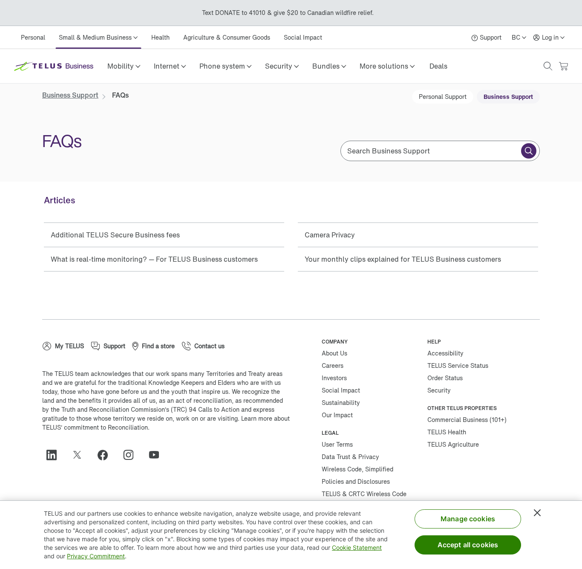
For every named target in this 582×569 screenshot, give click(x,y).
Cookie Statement (357, 547)
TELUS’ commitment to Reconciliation (95, 427)
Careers (332, 365)
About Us (334, 353)
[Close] (537, 512)
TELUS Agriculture (453, 444)
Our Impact (337, 414)
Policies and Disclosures (356, 481)
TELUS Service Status (457, 365)
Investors (334, 377)
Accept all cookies (468, 544)
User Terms (337, 444)
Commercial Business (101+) (467, 419)
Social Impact (303, 37)
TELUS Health (446, 431)
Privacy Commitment (96, 556)
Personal (33, 37)
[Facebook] (106, 454)
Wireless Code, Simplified (357, 469)
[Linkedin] (55, 454)
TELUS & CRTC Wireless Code (364, 493)
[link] (438, 66)
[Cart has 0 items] (563, 66)
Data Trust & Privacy (350, 456)
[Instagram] (131, 454)
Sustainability (341, 402)
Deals (438, 66)
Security (439, 390)
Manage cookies (468, 518)
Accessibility (445, 353)
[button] (123, 66)
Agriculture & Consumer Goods (226, 37)
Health (160, 37)
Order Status (445, 377)
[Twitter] (80, 454)
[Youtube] (157, 454)
